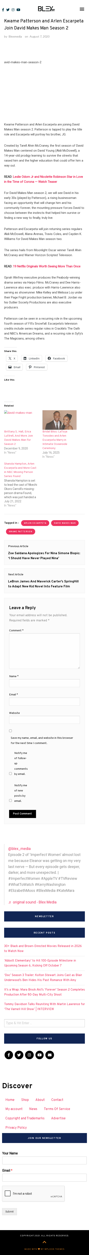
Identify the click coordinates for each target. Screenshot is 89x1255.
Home (9, 1100)
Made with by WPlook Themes (44, 1249)
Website (14, 713)
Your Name (10, 1153)
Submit (9, 1211)
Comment (16, 630)
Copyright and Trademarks (24, 1118)
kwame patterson (20, 532)
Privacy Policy (16, 1128)
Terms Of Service (57, 1109)
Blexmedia (15, 36)
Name (14, 676)
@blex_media (19, 848)
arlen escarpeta (35, 523)
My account (14, 1109)
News (33, 1109)
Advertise (58, 1118)
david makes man (65, 523)
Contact (57, 1100)
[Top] (44, 1242)
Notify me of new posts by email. (20, 793)
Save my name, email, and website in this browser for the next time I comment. (42, 740)
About (40, 1100)
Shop (25, 1100)
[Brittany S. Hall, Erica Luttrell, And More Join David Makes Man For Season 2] (21, 420)
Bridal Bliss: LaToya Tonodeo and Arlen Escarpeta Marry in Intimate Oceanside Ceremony (54, 440)
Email (13, 694)
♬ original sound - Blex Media (32, 902)
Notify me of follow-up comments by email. (21, 763)
